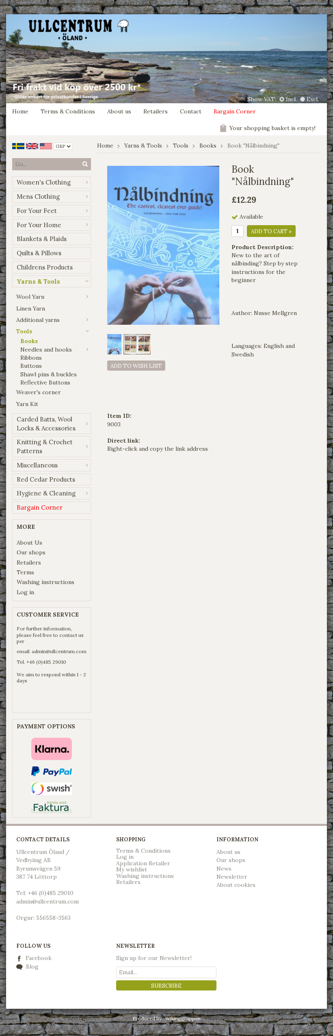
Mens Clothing (38, 196)
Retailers (155, 111)
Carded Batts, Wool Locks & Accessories (46, 423)
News (223, 868)
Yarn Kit (27, 404)
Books (29, 341)
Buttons (31, 365)
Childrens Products (45, 267)
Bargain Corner (235, 111)
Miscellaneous (37, 465)
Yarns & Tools (38, 281)
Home (20, 111)
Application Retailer (143, 863)
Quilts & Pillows (39, 253)
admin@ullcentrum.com (59, 651)
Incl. (291, 99)
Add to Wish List (136, 366)
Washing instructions (45, 582)
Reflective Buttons (45, 382)
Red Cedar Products (46, 479)
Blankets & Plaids (42, 239)
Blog (31, 966)
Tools (24, 331)
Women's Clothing (44, 182)
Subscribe (166, 985)
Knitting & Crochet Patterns (45, 446)
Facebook (39, 958)
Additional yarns (38, 320)
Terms (25, 572)
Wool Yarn (30, 296)
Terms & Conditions (68, 111)
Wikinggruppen (183, 1018)
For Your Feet (37, 211)
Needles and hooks (46, 349)
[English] (32, 145)
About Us (29, 542)
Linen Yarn (30, 308)
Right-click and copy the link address (157, 448)
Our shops (31, 552)
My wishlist (131, 869)
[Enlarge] (163, 244)
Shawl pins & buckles (48, 374)
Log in (25, 592)
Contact (190, 111)
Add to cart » (271, 231)
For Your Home (39, 225)
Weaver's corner (38, 392)
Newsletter (231, 876)
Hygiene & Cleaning (46, 493)
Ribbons (31, 357)
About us (119, 111)
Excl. (313, 99)
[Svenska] (18, 145)
